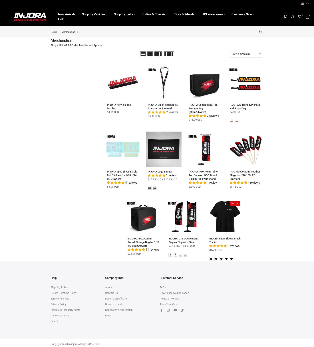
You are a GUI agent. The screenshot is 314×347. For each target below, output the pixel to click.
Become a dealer (114, 304)
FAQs (163, 287)
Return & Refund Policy (64, 293)
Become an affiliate (116, 298)
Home (54, 32)
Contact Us (111, 293)
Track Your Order (169, 304)
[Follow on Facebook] (161, 310)
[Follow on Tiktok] (182, 310)
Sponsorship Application (119, 309)
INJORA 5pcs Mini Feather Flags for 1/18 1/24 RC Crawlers (245, 175)
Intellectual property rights (65, 309)
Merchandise (68, 32)
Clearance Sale (242, 14)
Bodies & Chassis (154, 14)
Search (55, 321)
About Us (110, 287)
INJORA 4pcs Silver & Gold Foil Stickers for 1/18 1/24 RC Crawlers (122, 175)
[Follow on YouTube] (175, 310)
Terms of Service (60, 298)
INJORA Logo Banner (160, 171)
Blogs (108, 315)
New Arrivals (67, 14)
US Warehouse (213, 14)
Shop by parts (123, 14)
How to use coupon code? (174, 293)
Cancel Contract (60, 315)
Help (61, 19)
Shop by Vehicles (93, 14)
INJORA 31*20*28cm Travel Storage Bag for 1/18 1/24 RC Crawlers (143, 242)
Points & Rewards (170, 298)
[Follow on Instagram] (168, 310)
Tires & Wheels (184, 14)
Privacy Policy (58, 304)
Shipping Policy (59, 287)
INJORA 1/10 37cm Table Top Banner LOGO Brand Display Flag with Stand (203, 175)
